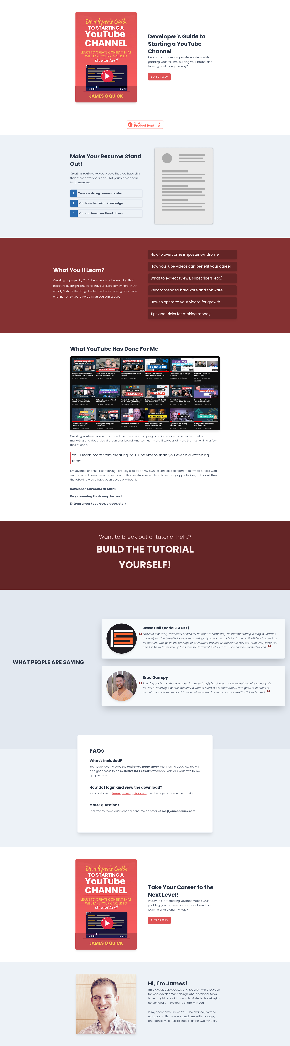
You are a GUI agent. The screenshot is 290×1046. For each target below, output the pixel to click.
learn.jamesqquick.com (129, 793)
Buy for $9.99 (159, 77)
